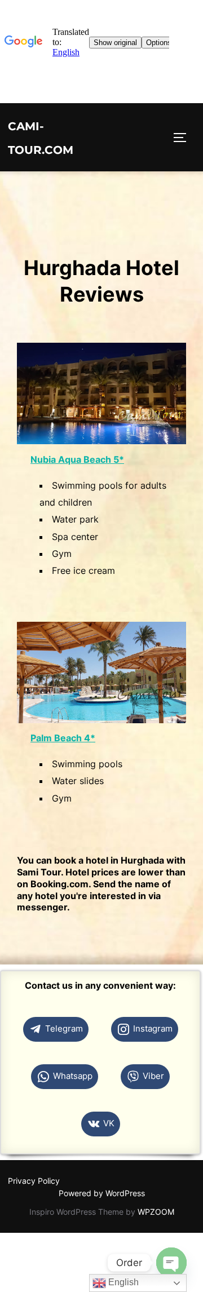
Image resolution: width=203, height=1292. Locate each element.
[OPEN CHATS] (171, 1262)
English (122, 1282)
